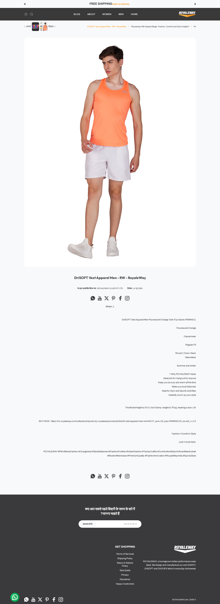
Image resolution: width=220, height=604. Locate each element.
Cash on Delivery (120, 4)
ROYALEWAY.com (180, 599)
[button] (195, 4)
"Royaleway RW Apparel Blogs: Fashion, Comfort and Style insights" (160, 27)
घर (195, 27)
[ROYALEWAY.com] (187, 14)
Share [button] (109, 306)
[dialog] (31, 14)
